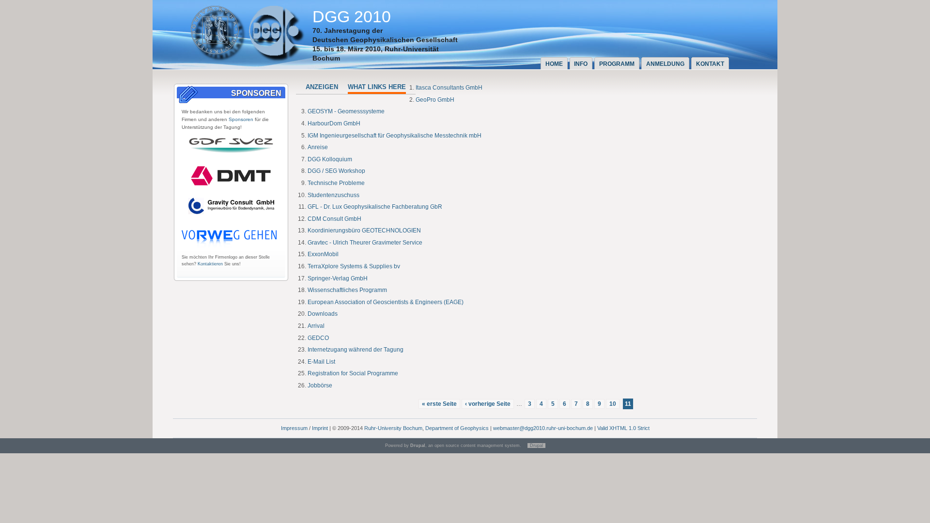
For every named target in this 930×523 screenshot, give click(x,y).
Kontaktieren (210, 264)
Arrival (316, 326)
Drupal (536, 445)
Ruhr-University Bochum (393, 428)
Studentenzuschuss (333, 195)
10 (612, 403)
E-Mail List (321, 361)
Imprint (320, 428)
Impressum (294, 428)
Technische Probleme (336, 183)
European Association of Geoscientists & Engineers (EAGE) (386, 302)
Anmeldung (665, 64)
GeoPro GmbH (435, 99)
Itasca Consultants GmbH (449, 87)
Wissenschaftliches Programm (347, 290)
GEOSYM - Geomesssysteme (346, 111)
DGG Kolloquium (330, 159)
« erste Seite (439, 403)
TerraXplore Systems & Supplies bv (354, 266)
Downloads (323, 313)
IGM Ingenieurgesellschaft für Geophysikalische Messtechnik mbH (394, 135)
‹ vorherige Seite (488, 403)
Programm (617, 64)
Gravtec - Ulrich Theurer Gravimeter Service (365, 242)
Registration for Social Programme (353, 373)
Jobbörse (320, 385)
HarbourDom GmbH (334, 123)
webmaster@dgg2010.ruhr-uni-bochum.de (543, 428)
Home (554, 64)
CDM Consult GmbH (334, 218)
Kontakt (710, 64)
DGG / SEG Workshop (336, 171)
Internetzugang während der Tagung (355, 349)
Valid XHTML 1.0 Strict (623, 428)
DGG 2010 (351, 17)
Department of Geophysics (457, 428)
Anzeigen (322, 87)
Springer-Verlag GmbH (338, 278)
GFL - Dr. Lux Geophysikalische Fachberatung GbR (375, 206)
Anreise (318, 147)
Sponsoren (241, 119)
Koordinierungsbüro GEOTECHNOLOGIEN (364, 230)
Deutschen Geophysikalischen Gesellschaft (385, 40)
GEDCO (318, 338)
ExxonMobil (323, 254)
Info (581, 64)
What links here (377, 87)
